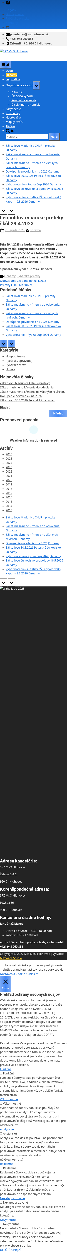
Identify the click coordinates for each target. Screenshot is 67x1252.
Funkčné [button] (5, 1069)
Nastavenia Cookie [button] (12, 974)
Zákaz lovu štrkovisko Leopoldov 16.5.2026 (34, 189)
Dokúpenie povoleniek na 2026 (26, 171)
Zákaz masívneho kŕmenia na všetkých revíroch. (32, 392)
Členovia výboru (22, 96)
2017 (9, 493)
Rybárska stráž (16, 365)
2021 (9, 476)
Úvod (9, 71)
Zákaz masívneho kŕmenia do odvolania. (33, 154)
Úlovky (10, 369)
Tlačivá (10, 126)
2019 (9, 484)
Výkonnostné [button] (9, 1099)
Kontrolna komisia (23, 100)
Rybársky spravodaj (19, 361)
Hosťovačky (13, 117)
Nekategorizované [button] (12, 1198)
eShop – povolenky (22, 27)
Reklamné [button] (6, 1164)
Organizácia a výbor (19, 85)
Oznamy (11, 75)
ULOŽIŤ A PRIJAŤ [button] (11, 1250)
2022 (9, 471)
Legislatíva (13, 79)
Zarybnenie (13, 109)
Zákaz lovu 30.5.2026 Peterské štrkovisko (33, 176)
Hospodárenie (15, 356)
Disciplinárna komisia (25, 105)
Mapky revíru (15, 122)
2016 (9, 497)
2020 (9, 480)
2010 (9, 510)
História (16, 92)
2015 (9, 502)
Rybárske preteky (17, 18)
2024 (9, 463)
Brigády (11, 10)
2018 (9, 489)
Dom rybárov (15, 14)
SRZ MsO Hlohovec (13, 55)
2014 (9, 506)
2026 (9, 454)
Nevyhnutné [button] (8, 1220)
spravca (35, 230)
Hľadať (5, 407)
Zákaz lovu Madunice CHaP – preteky (30, 146)
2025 (9, 459)
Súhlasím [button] (32, 974)
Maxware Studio (11, 958)
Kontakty (12, 23)
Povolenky (13, 113)
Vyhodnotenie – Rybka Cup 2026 (27, 184)
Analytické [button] (7, 1129)
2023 (9, 467)
